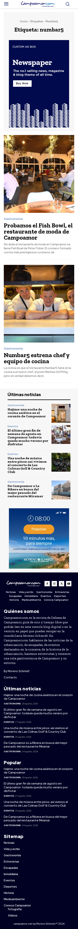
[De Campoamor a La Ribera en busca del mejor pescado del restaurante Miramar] (60, 490)
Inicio (24, 21)
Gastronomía (13, 219)
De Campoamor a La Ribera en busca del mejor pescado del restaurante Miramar (25, 491)
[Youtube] (68, 583)
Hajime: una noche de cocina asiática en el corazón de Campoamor (27, 412)
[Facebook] (47, 583)
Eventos (13, 426)
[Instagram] (54, 583)
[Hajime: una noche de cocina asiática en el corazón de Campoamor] (60, 413)
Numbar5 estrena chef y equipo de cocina (37, 358)
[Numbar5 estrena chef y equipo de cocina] (39, 304)
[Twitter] (61, 583)
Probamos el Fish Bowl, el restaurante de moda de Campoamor (38, 231)
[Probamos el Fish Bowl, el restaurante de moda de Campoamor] (39, 174)
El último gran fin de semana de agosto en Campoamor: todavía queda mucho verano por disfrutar (28, 437)
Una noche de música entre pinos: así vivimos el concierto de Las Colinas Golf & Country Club (27, 465)
